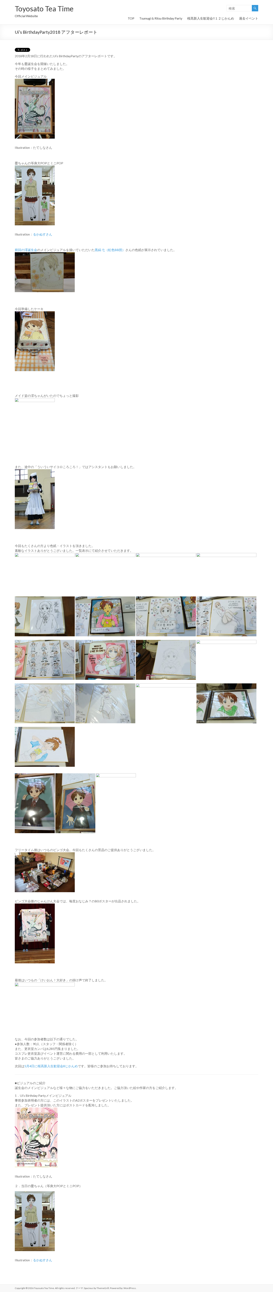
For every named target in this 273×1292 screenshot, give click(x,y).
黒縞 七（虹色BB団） (110, 250)
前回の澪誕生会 (26, 250)
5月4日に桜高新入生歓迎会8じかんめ (51, 1066)
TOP (131, 18)
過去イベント (248, 18)
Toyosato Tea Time (44, 8)
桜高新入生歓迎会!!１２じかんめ (210, 18)
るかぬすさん (42, 234)
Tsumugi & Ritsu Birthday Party (160, 18)
